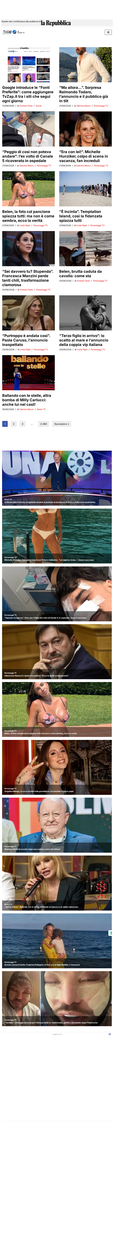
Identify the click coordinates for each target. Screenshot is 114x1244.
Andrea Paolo (26, 105)
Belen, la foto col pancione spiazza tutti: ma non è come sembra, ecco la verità (28, 216)
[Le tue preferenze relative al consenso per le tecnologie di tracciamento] (111, 933)
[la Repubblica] (56, 23)
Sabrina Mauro (83, 105)
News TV (41, 409)
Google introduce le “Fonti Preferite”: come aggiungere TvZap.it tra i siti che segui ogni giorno (27, 94)
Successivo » (61, 423)
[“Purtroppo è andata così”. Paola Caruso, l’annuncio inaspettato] (28, 312)
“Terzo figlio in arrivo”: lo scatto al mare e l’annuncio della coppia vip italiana (83, 340)
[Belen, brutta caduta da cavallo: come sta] (85, 248)
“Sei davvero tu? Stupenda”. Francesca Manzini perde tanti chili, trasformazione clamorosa (27, 278)
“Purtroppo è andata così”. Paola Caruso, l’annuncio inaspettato (26, 340)
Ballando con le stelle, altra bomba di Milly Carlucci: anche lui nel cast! (26, 400)
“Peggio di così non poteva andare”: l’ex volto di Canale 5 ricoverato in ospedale (27, 156)
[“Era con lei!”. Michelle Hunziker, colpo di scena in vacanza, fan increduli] (85, 129)
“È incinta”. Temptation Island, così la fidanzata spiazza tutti (80, 216)
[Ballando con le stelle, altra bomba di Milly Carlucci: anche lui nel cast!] (28, 372)
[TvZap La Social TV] (13, 32)
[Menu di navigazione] (108, 32)
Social (38, 105)
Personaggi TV (101, 105)
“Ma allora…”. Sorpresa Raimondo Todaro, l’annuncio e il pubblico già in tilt (83, 94)
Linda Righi (24, 225)
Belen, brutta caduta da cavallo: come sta (80, 273)
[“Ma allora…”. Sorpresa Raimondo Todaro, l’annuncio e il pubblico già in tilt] (85, 64)
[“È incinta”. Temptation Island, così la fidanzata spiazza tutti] (85, 188)
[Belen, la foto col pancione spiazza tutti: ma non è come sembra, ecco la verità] (28, 188)
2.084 (43, 423)
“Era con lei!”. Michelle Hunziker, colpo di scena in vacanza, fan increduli (83, 156)
